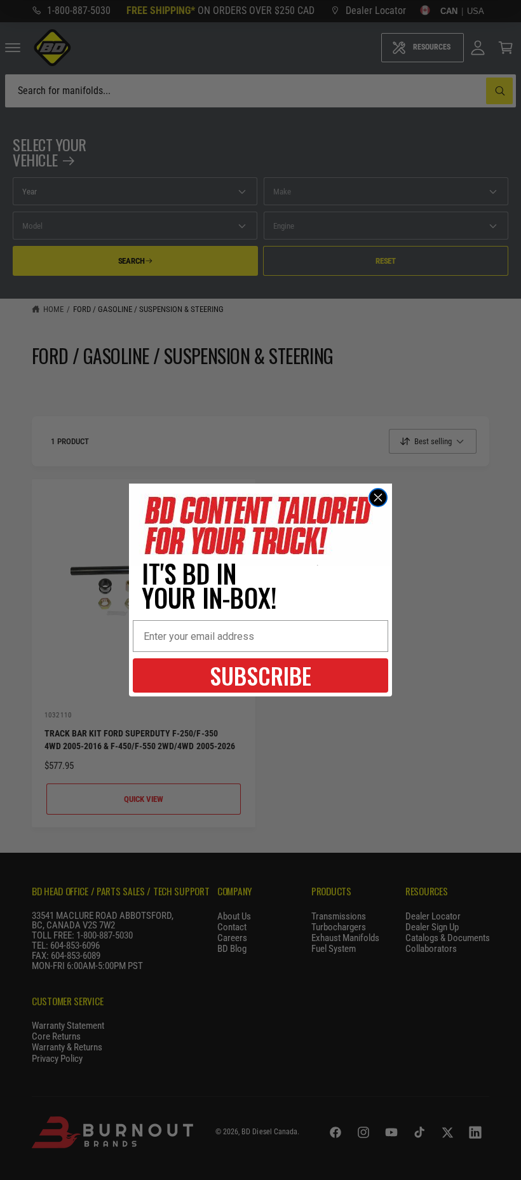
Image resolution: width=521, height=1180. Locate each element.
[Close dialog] (378, 497)
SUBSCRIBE (260, 675)
